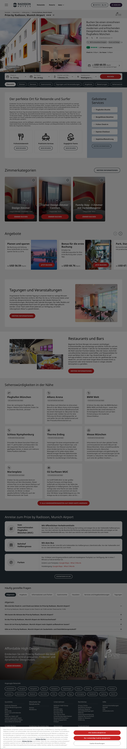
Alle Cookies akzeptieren (97, 733)
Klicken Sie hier (41, 739)
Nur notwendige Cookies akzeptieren (97, 738)
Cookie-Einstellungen (97, 743)
